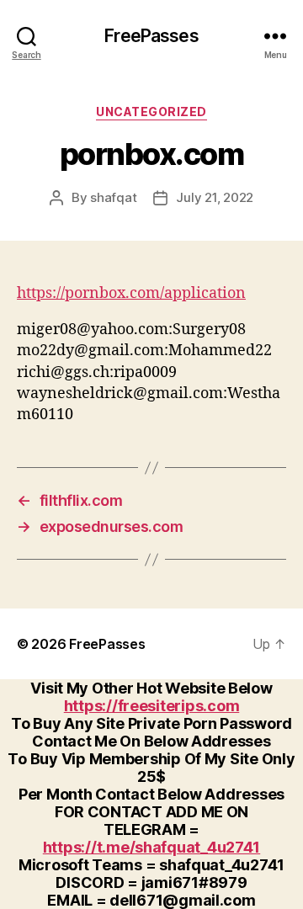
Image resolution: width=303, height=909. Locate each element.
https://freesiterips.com (152, 706)
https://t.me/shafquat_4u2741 (151, 847)
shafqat (113, 197)
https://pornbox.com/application (131, 293)
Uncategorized (151, 111)
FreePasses (151, 36)
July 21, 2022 (214, 197)
